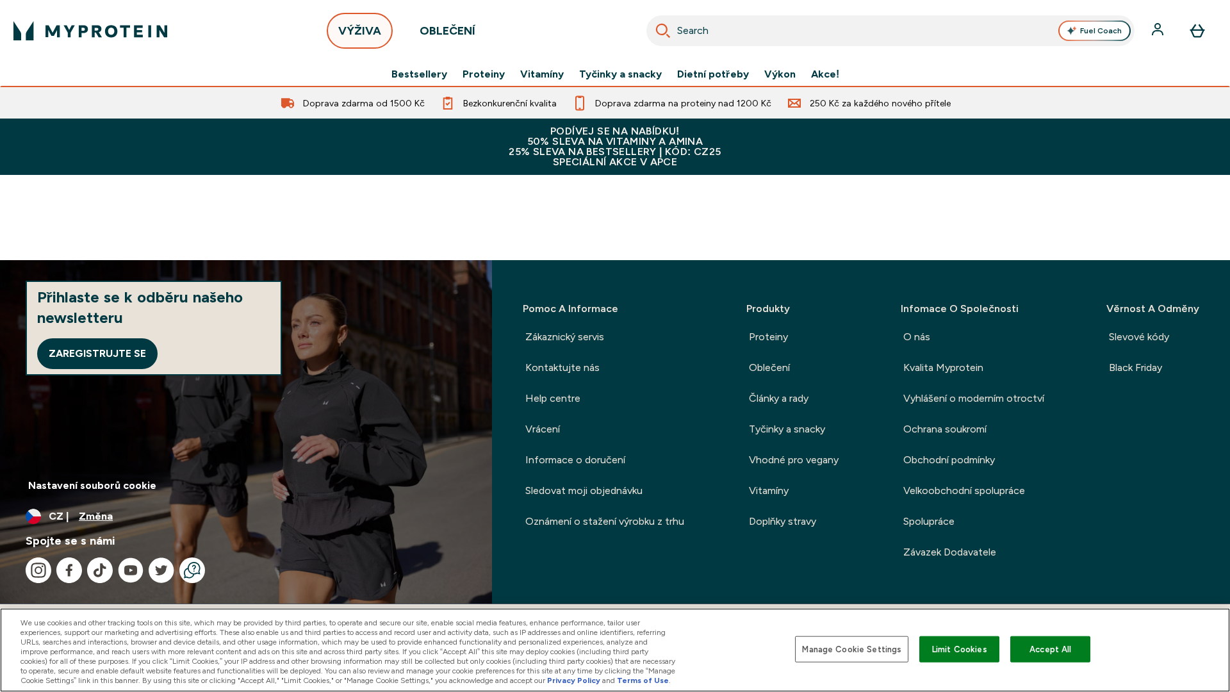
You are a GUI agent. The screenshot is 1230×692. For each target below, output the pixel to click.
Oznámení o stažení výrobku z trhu (604, 521)
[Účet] (1159, 31)
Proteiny (484, 74)
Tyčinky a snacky (620, 74)
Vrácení (542, 429)
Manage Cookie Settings (851, 649)
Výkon (780, 74)
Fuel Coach (1101, 30)
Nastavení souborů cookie (92, 485)
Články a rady (778, 398)
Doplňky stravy (782, 521)
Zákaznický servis (564, 336)
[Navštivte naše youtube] (131, 570)
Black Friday (1135, 367)
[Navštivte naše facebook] (69, 570)
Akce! (825, 74)
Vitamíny (542, 74)
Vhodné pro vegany (794, 459)
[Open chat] (192, 570)
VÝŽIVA (359, 30)
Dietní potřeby (713, 74)
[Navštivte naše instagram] (38, 570)
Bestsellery (419, 74)
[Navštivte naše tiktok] (100, 570)
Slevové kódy (1139, 336)
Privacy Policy (573, 680)
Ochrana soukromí (945, 429)
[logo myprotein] (90, 31)
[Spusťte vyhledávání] (663, 30)
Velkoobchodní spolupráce (964, 490)
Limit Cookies (959, 649)
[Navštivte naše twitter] (161, 570)
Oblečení (769, 367)
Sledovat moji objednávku (584, 490)
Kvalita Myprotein (943, 367)
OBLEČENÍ (447, 30)
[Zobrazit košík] (1197, 31)
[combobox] (890, 30)
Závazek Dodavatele (949, 552)
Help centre (552, 398)
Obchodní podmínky (949, 459)
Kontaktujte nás (562, 367)
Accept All (1050, 649)
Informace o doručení (575, 459)
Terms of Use (643, 680)
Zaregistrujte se (97, 353)
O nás (916, 336)
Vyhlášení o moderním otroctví (973, 398)
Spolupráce (929, 521)
